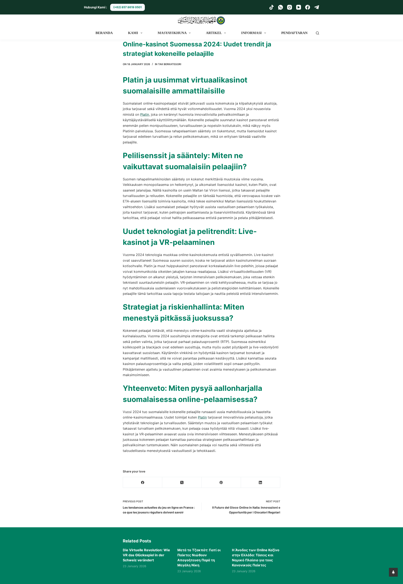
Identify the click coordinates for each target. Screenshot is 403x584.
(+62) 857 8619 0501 (127, 7)
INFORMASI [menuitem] (251, 33)
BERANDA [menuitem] (104, 33)
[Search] (317, 33)
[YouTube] (298, 7)
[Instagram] (289, 7)
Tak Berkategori (169, 64)
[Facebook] (307, 7)
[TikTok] (271, 7)
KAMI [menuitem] (133, 33)
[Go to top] (393, 572)
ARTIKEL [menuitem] (214, 33)
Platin (144, 114)
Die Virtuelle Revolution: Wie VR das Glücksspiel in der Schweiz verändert (146, 555)
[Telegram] (316, 7)
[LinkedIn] (260, 482)
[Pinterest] (221, 482)
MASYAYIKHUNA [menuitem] (172, 33)
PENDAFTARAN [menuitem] (294, 33)
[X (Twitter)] (182, 482)
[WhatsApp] (280, 7)
